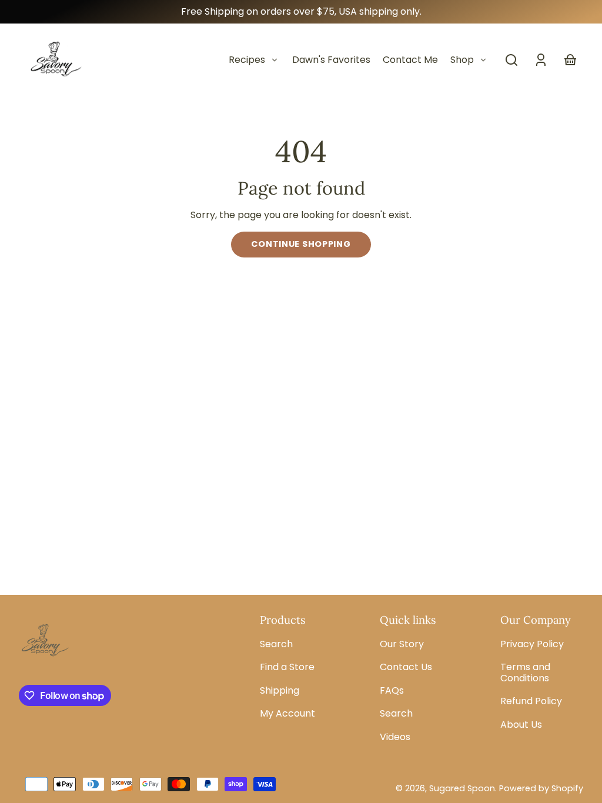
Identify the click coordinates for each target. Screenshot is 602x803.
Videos (395, 737)
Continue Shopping (300, 244)
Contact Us (406, 667)
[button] (511, 60)
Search (276, 644)
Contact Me (410, 59)
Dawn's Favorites (331, 59)
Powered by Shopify (541, 788)
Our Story (402, 644)
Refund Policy (531, 701)
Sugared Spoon (462, 788)
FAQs (392, 690)
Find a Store (287, 667)
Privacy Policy (532, 644)
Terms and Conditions (525, 672)
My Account (287, 713)
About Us (521, 724)
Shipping (279, 690)
